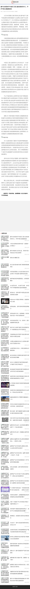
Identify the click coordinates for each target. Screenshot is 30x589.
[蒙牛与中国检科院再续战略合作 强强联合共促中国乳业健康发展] (15, 580)
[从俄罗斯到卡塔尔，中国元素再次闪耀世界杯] (15, 350)
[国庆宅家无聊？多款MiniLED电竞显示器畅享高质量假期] (15, 545)
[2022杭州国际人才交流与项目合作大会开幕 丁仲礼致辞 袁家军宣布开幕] (15, 273)
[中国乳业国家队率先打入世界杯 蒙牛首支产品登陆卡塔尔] (15, 343)
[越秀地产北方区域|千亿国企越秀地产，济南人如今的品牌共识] (15, 475)
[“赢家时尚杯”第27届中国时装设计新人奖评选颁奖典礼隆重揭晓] (15, 573)
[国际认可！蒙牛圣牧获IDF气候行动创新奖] (15, 552)
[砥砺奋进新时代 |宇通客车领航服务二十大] (15, 398)
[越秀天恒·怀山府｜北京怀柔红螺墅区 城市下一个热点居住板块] (15, 426)
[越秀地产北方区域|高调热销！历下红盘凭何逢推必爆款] (15, 461)
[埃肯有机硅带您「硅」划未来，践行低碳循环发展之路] (15, 322)
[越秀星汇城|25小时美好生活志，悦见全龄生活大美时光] (15, 566)
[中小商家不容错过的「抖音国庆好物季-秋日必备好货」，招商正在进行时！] (15, 489)
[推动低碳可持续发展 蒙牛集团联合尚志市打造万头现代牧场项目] (15, 370)
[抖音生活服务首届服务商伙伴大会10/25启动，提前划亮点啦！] (15, 405)
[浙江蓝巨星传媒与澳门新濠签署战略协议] (15, 266)
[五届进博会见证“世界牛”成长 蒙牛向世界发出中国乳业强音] (15, 336)
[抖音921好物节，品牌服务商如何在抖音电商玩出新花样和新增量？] (15, 496)
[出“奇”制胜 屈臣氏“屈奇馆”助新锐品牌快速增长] (15, 384)
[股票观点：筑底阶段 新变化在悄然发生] (15, 517)
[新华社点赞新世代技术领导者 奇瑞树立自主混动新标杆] (15, 538)
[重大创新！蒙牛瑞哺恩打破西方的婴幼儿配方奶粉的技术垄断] (15, 412)
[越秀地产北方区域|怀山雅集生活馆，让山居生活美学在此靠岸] (15, 447)
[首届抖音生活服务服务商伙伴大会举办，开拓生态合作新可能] (15, 391)
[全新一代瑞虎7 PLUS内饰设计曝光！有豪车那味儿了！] (15, 503)
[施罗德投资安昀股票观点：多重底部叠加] (15, 280)
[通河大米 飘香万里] (15, 259)
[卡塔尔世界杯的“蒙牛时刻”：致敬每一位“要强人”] (15, 245)
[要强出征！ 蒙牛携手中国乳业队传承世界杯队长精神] (15, 294)
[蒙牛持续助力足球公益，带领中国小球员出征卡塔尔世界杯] (15, 252)
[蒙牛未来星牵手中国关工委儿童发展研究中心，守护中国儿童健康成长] (15, 238)
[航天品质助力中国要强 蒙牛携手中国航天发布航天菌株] (15, 356)
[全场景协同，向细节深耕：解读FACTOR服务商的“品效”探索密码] (15, 287)
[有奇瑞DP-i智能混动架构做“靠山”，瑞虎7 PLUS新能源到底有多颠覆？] (15, 510)
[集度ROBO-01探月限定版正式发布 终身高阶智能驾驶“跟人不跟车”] (15, 377)
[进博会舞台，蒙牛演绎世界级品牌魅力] (15, 308)
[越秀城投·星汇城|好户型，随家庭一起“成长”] (15, 559)
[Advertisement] (15, 216)
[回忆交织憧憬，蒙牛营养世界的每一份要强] (15, 468)
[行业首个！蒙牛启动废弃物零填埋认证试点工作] (15, 524)
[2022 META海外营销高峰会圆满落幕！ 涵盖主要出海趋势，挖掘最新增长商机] (15, 419)
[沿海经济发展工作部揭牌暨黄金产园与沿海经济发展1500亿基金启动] (15, 531)
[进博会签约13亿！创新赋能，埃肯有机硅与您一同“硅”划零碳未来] (15, 315)
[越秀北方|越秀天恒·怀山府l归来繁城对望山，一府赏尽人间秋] (15, 440)
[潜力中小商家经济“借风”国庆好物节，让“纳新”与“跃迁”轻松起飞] (15, 363)
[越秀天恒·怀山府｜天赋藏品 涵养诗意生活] (15, 433)
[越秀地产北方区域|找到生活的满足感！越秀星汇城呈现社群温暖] (15, 482)
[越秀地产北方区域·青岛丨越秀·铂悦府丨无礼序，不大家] (15, 454)
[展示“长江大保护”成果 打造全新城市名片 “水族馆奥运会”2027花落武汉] (15, 329)
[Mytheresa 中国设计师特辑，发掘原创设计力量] (15, 301)
